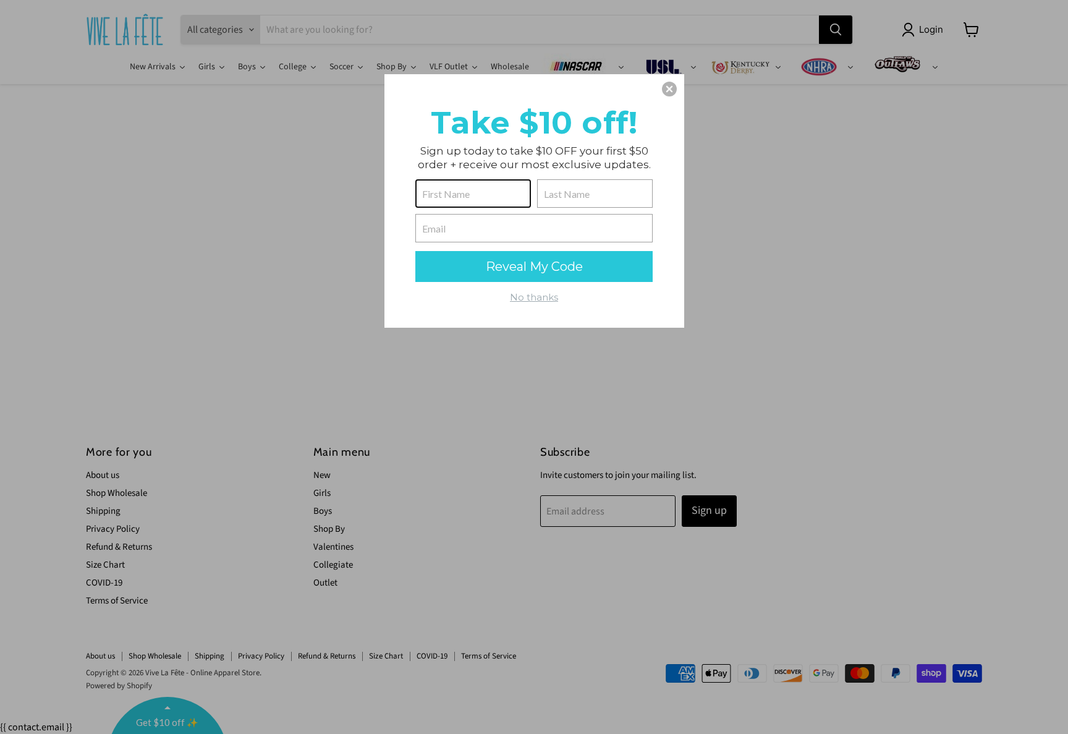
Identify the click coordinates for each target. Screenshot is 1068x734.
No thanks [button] (534, 297)
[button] (669, 89)
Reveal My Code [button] (534, 266)
